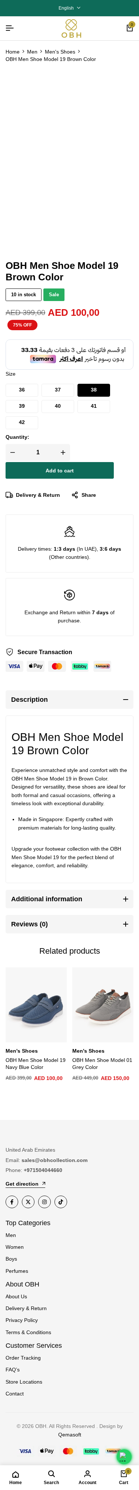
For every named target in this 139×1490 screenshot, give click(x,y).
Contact (15, 1394)
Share (89, 495)
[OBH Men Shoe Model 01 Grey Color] (102, 1004)
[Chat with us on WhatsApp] (124, 1456)
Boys (11, 1259)
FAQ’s (13, 1370)
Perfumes (17, 1271)
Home (13, 51)
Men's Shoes (60, 51)
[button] (22, 390)
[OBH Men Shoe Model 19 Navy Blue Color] (36, 1004)
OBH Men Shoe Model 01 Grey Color (102, 1063)
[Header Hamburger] (10, 28)
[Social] (12, 1202)
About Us (16, 1296)
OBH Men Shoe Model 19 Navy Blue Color (36, 1063)
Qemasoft (69, 1435)
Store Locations (24, 1382)
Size (11, 374)
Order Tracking (23, 1358)
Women (15, 1247)
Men (32, 51)
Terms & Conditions (28, 1332)
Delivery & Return (38, 495)
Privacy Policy (22, 1320)
